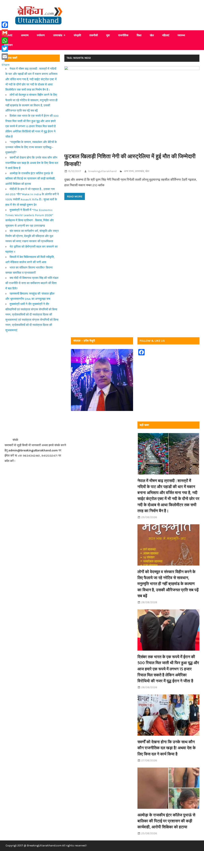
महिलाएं (165, 35)
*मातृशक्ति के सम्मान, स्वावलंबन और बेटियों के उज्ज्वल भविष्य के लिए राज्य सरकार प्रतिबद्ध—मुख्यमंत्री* (31, 147)
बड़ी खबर (144, 425)
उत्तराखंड (57, 35)
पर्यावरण (41, 35)
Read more (74, 196)
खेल (152, 35)
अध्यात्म (24, 35)
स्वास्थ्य (181, 35)
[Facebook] (5, 25)
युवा (108, 35)
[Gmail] (5, 33)
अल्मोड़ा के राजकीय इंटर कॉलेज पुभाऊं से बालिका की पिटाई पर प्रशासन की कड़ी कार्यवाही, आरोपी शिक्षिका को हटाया (30, 179)
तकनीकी (93, 35)
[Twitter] (5, 49)
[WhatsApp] (5, 41)
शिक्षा (139, 35)
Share (6, 64)
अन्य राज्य (129, 171)
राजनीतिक (123, 35)
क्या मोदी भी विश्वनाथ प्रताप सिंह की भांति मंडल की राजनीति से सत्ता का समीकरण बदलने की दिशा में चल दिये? (31, 283)
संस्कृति (77, 35)
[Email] (5, 57)
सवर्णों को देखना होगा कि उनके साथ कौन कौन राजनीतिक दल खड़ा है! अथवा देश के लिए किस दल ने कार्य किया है (31, 163)
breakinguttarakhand (102, 171)
